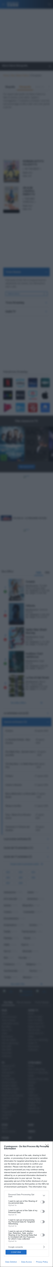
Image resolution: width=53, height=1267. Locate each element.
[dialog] (26, 1204)
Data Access (26, 1262)
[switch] (42, 1202)
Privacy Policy (42, 1262)
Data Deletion (11, 1262)
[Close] (47, 1146)
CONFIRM (16, 1252)
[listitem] (26, 1195)
